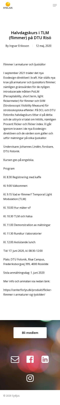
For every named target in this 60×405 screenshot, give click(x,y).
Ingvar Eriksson (19, 46)
